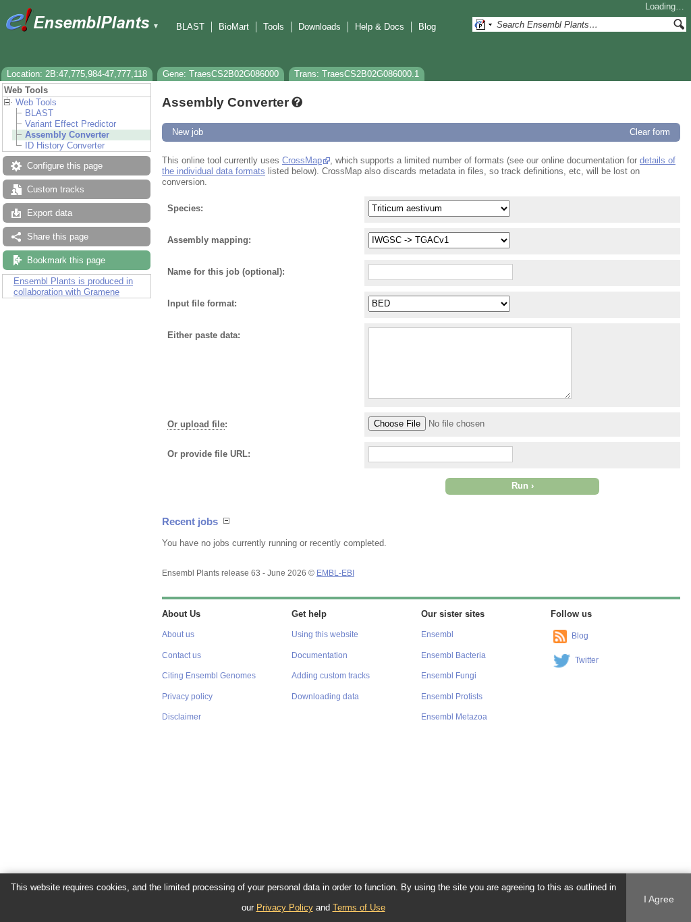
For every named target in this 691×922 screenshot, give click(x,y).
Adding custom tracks (331, 676)
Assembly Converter (67, 135)
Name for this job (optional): (226, 272)
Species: (185, 208)
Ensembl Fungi (448, 676)
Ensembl (437, 634)
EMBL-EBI (335, 573)
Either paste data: (203, 335)
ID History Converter (65, 145)
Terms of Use (359, 907)
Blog (427, 27)
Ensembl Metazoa (454, 717)
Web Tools (36, 102)
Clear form (650, 132)
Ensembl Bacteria (453, 655)
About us (178, 634)
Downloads (319, 27)
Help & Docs (379, 27)
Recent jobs (190, 521)
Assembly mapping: (209, 240)
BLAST (190, 27)
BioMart (234, 27)
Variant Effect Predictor (70, 124)
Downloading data (325, 697)
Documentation (320, 655)
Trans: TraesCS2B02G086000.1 (356, 74)
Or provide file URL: (208, 454)
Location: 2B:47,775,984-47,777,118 (77, 74)
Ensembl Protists (451, 697)
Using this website (325, 634)
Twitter (587, 660)
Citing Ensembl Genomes (209, 676)
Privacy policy (187, 697)
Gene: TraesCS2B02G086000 (221, 74)
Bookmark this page (66, 260)
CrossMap (302, 160)
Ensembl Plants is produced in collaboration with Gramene (73, 286)
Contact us (181, 655)
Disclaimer (181, 717)
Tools (273, 27)
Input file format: (202, 303)
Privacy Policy (284, 907)
